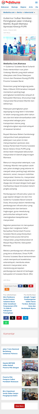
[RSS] (7, 289)
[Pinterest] (30, 286)
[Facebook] (20, 286)
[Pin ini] (19, 318)
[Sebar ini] (6, 318)
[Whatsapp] (6, 322)
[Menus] (36, 2)
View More (19, 406)
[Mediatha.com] (11, 2)
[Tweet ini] (12, 318)
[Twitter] (25, 286)
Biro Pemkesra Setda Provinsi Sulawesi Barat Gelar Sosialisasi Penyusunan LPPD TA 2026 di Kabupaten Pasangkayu (10, 304)
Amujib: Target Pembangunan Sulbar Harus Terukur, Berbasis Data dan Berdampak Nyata (28, 301)
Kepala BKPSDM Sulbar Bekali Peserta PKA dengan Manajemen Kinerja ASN (11, 367)
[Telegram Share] (25, 318)
